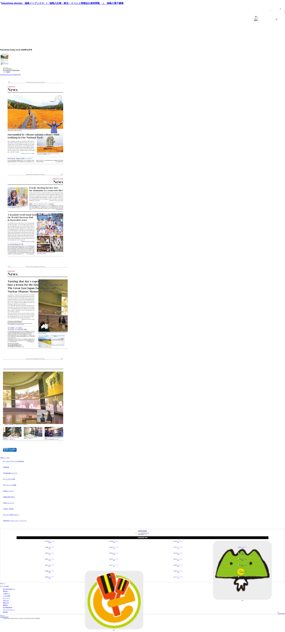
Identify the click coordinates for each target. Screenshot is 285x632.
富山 (114, 548)
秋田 (178, 542)
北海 (49, 542)
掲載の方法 (280, 11)
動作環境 (282, 45)
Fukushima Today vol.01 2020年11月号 (10, 74)
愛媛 (50, 572)
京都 (114, 560)
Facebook (282, 26)
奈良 (178, 560)
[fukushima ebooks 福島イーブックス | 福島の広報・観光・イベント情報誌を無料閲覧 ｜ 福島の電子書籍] (62, 3)
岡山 (50, 566)
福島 (50, 548)
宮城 (114, 542)
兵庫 (242, 560)
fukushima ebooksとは (277, 10)
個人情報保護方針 (280, 42)
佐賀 (242, 572)
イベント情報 (281, 25)
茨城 (114, 554)
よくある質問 (281, 34)
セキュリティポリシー (279, 43)
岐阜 (50, 560)
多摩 (178, 554)
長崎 (50, 578)
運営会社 (282, 31)
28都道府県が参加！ (143, 537)
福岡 (178, 572)
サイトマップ (281, 35)
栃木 (50, 554)
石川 (178, 548)
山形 (242, 600)
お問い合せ (280, 13)
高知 (114, 630)
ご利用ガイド (281, 32)
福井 (242, 548)
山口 (114, 566)
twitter (283, 28)
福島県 (8, 72)
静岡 (242, 554)
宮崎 (242, 578)
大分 (178, 578)
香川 (242, 566)
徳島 (178, 566)
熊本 (114, 578)
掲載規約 (282, 40)
